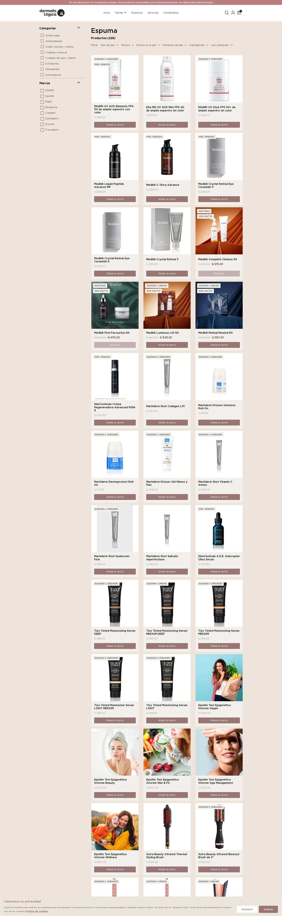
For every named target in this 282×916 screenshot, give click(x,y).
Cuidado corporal (56, 52)
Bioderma (51, 107)
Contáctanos (171, 12)
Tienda (119, 12)
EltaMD (50, 90)
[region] (141, 906)
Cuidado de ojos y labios (61, 58)
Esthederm (52, 118)
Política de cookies (36, 911)
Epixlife (50, 96)
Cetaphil (50, 112)
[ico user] (233, 12)
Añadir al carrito (115, 124)
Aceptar (268, 909)
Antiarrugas (53, 35)
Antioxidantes (54, 41)
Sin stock (219, 273)
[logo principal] (52, 12)
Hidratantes (53, 69)
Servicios (152, 12)
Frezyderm (52, 129)
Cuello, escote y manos (60, 46)
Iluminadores (53, 74)
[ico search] (227, 12)
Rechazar (247, 909)
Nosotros (137, 12)
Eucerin (50, 124)
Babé (49, 101)
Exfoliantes (52, 63)
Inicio (106, 12)
